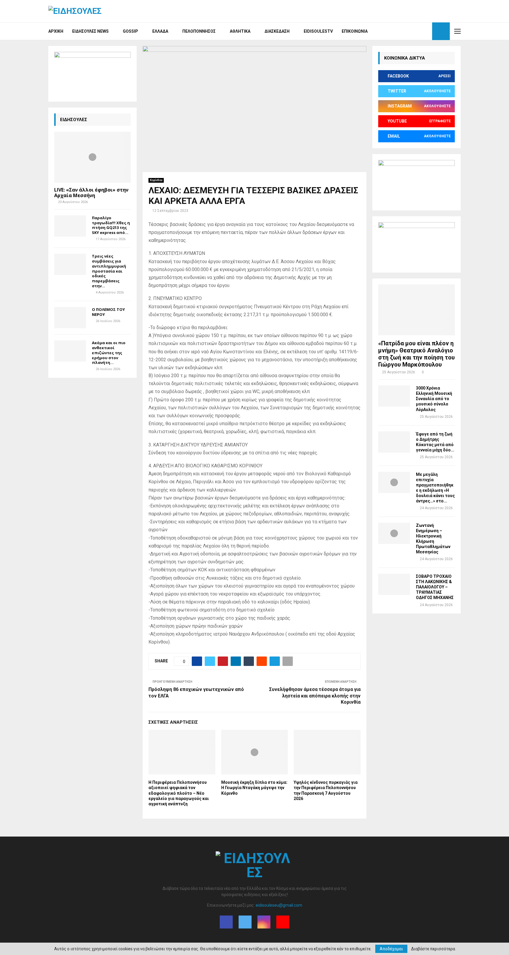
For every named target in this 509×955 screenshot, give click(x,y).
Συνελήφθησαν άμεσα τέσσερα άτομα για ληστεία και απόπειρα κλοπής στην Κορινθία (315, 696)
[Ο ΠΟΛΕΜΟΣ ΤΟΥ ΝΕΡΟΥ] (70, 317)
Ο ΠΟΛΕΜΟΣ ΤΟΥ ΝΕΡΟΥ (108, 312)
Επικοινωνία (355, 31)
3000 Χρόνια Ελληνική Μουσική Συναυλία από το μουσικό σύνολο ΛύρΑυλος (434, 399)
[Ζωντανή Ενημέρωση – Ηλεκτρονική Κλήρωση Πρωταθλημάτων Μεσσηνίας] (394, 533)
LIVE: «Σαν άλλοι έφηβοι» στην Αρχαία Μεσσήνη (91, 193)
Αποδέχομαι (391, 948)
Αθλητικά (240, 31)
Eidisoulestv (318, 31)
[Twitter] (413, 31)
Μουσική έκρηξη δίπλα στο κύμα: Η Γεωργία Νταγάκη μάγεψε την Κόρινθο (254, 787)
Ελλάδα (160, 31)
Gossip (130, 31)
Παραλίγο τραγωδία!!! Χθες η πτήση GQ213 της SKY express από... (111, 225)
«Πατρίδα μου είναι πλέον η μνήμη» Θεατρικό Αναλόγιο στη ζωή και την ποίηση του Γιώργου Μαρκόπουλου (416, 354)
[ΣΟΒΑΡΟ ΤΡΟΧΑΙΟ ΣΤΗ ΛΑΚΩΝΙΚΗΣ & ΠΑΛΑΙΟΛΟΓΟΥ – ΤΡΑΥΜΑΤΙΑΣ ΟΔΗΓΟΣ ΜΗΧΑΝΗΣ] (394, 584)
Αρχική (55, 31)
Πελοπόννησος (199, 31)
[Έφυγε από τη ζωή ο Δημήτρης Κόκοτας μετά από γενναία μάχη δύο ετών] (394, 442)
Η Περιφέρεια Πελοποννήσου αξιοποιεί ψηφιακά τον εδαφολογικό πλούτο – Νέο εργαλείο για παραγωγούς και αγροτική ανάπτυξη (178, 793)
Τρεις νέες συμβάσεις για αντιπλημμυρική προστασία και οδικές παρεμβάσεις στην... (109, 270)
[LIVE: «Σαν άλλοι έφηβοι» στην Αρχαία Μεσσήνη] (92, 157)
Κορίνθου (156, 180)
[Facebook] (406, 31)
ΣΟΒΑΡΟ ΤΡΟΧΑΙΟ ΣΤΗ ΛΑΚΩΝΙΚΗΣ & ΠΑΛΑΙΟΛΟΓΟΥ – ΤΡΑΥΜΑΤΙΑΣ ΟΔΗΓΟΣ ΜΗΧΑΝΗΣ (435, 587)
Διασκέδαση (277, 31)
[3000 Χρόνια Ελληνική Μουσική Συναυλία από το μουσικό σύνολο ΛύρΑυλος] (394, 396)
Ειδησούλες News (90, 31)
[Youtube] (426, 31)
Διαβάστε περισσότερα (433, 949)
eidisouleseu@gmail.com (279, 905)
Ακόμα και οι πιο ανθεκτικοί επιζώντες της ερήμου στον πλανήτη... (108, 352)
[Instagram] (419, 31)
